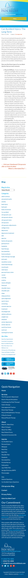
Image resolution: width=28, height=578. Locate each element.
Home (3, 390)
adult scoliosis (5, 196)
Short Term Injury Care (6, 345)
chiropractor (5, 222)
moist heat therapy (6, 264)
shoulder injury (5, 288)
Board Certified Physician (7, 343)
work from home (6, 327)
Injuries (4, 439)
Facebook (2, 373)
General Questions (6, 479)
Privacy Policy (6, 494)
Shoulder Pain (5, 454)
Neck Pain (4, 449)
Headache (4, 457)
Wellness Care (4, 347)
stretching (4, 304)
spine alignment (6, 298)
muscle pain (4, 267)
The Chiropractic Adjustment (9, 397)
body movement (6, 209)
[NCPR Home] (7, 546)
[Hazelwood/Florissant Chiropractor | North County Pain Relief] (9, 7)
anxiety (3, 201)
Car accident (5, 212)
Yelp (14, 373)
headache (4, 246)
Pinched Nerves (6, 462)
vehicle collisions (6, 314)
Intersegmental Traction (8, 407)
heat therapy (5, 249)
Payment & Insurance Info (9, 435)
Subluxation (5, 465)
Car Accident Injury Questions (10, 482)
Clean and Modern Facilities (7, 352)
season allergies (6, 283)
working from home (7, 332)
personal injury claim (7, 272)
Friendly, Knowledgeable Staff (8, 354)
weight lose (4, 317)
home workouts (6, 254)
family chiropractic (6, 241)
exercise (3, 238)
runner (3, 275)
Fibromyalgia (5, 473)
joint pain (4, 259)
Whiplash (4, 447)
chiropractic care (6, 215)
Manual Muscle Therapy (8, 418)
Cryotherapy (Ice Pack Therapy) (10, 402)
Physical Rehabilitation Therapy (10, 412)
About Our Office (6, 429)
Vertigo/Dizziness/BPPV (8, 470)
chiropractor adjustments (8, 225)
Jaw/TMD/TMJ (6, 468)
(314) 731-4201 (19, 14)
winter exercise (5, 324)
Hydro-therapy (5, 405)
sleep (3, 293)
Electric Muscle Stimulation (9, 399)
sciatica (3, 280)
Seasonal (4, 285)
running (3, 277)
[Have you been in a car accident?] (8, 368)
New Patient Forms (7, 432)
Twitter (5, 373)
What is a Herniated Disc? (17, 168)
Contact (4, 490)
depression (4, 230)
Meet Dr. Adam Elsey (7, 424)
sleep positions (5, 296)
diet (2, 236)
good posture (5, 243)
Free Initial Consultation (7, 341)
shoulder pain (5, 290)
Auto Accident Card (8, 498)
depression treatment (7, 233)
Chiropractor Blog (7, 486)
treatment (4, 309)
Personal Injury (5, 444)
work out (4, 330)
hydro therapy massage (8, 256)
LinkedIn (8, 373)
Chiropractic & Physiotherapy (8, 350)
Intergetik (21, 574)
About (3, 422)
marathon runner (6, 262)
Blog (3, 182)
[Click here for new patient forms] (8, 364)
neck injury (4, 269)
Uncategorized (18, 34)
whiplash (4, 319)
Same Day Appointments (7, 339)
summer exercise (6, 306)
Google (11, 373)
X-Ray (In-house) (6, 415)
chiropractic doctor (7, 217)
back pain (4, 207)
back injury (4, 204)
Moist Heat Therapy (7, 410)
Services (4, 394)
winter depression (6, 322)
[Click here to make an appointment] (8, 359)
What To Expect (6, 427)
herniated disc (5, 251)
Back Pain (4, 452)
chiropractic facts (6, 220)
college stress (5, 228)
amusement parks (6, 199)
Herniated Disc (5, 460)
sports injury (5, 301)
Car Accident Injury (7, 441)
